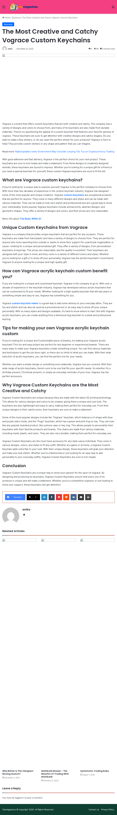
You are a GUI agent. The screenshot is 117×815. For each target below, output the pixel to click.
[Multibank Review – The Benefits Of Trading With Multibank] (58, 653)
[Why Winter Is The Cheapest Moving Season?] (19, 653)
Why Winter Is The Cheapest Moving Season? (17, 772)
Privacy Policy (107, 809)
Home (7, 17)
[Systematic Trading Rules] (97, 653)
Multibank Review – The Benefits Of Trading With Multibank (55, 773)
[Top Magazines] (23, 7)
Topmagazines (9, 809)
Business (16, 17)
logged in (19, 797)
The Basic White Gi (30, 218)
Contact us (94, 809)
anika (10, 49)
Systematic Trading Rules (94, 770)
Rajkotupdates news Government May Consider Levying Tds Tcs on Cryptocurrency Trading (64, 151)
